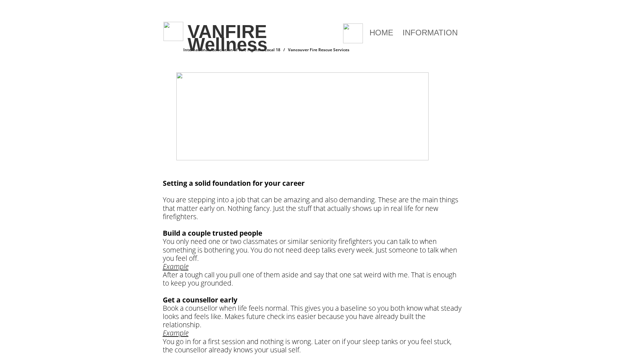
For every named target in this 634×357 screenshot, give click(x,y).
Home (381, 32)
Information (430, 32)
